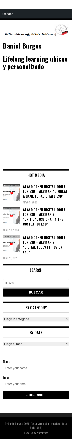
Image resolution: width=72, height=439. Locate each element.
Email (6, 377)
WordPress (42, 433)
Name (6, 361)
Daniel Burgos (22, 45)
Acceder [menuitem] (7, 13)
